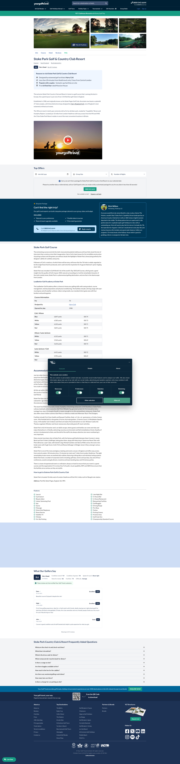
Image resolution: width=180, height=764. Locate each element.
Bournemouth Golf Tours (64, 729)
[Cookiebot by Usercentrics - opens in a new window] (122, 362)
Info (36, 53)
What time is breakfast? (43, 651)
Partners (104, 708)
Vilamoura (82, 711)
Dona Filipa (60, 738)
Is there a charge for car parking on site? (48, 682)
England (36, 63)
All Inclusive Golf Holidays (87, 732)
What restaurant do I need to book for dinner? (50, 659)
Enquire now (135, 689)
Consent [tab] (62, 368)
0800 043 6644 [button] (90, 189)
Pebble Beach (83, 735)
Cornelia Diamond (84, 723)
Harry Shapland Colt (77, 104)
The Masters (60, 717)
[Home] (41, 3)
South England (45, 63)
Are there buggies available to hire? (47, 666)
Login (138, 8)
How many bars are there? (44, 678)
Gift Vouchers (110, 8)
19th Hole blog (38, 720)
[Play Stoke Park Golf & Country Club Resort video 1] (68, 140)
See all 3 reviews (52, 67)
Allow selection (90, 400)
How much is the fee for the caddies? (47, 670)
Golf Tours (72, 8)
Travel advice (37, 726)
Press (35, 717)
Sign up (144, 8)
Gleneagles (60, 732)
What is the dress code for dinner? (46, 655)
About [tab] (118, 368)
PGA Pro (81, 738)
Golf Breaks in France (85, 708)
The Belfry (60, 708)
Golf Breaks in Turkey (85, 726)
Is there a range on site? (43, 663)
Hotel (51, 53)
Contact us (37, 735)
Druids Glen (60, 720)
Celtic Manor (60, 714)
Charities (36, 714)
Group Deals (124, 8)
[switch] (79, 392)
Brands (104, 711)
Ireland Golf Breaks (62, 735)
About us (36, 708)
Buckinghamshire (56, 63)
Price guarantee (38, 723)
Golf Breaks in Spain (85, 720)
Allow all (117, 400)
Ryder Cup (60, 711)
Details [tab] (90, 368)
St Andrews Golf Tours (63, 723)
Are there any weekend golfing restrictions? (50, 674)
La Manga (82, 717)
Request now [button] (135, 719)
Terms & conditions (39, 729)
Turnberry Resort (62, 726)
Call (48, 228)
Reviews (58, 53)
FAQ (65, 53)
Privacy (36, 732)
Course (43, 53)
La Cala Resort (83, 729)
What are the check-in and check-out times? (50, 647)
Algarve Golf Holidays (85, 714)
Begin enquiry (86, 229)
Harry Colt (72, 304)
